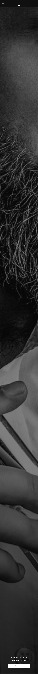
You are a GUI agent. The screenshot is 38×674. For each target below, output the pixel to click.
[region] (19, 337)
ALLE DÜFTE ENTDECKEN (19, 666)
